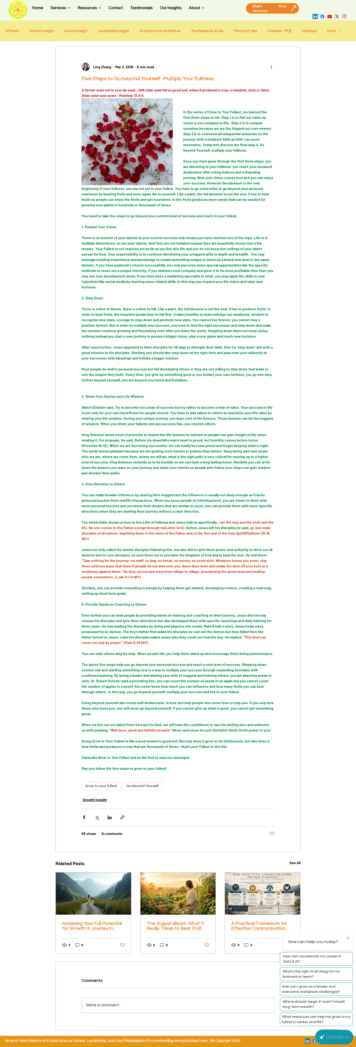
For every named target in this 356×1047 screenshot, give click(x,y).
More (331, 31)
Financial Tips (245, 31)
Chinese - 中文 (279, 31)
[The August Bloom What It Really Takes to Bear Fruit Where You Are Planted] (178, 893)
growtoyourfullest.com (189, 1041)
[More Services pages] (69, 8)
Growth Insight (41, 31)
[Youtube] (329, 16)
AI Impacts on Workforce (160, 31)
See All (295, 862)
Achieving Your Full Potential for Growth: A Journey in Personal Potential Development (92, 926)
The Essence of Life (207, 31)
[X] (337, 16)
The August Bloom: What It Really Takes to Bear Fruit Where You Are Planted (175, 926)
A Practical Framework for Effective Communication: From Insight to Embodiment (261, 926)
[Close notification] (348, 938)
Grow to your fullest (101, 786)
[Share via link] (122, 817)
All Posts (12, 31)
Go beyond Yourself (142, 786)
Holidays (309, 31)
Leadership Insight (113, 31)
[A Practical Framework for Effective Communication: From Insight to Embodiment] (262, 893)
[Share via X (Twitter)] (96, 817)
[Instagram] (344, 16)
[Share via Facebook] (84, 817)
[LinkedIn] (315, 16)
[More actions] (271, 67)
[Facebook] (322, 16)
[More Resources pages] (100, 8)
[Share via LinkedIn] (109, 817)
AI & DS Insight (76, 31)
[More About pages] (203, 8)
